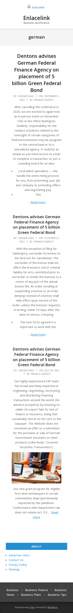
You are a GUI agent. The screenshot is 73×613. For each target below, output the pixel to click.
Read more (38, 202)
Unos (32, 607)
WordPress (52, 607)
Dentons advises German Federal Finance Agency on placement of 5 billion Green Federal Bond (36, 72)
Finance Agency (44, 100)
